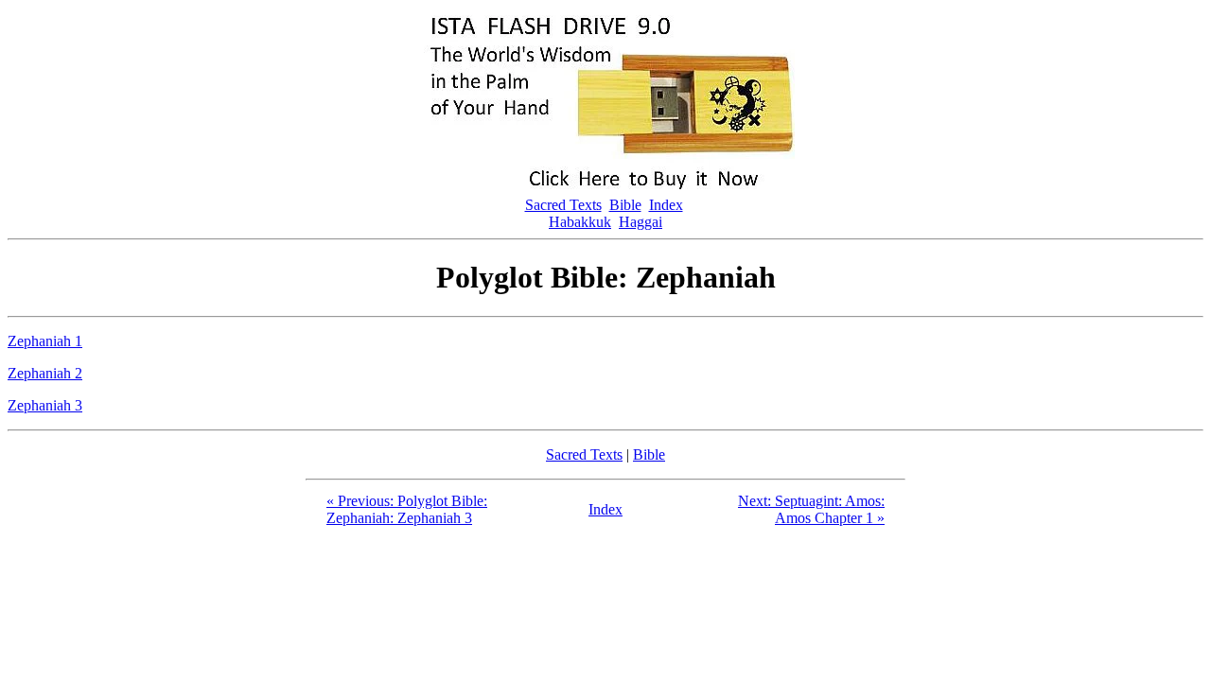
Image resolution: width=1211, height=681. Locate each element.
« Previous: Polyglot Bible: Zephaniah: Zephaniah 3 (406, 509)
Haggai (640, 222)
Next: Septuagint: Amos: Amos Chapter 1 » (811, 509)
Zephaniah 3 (45, 405)
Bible (625, 205)
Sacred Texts (563, 205)
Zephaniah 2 (45, 373)
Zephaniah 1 (45, 341)
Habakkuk (580, 222)
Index (666, 205)
